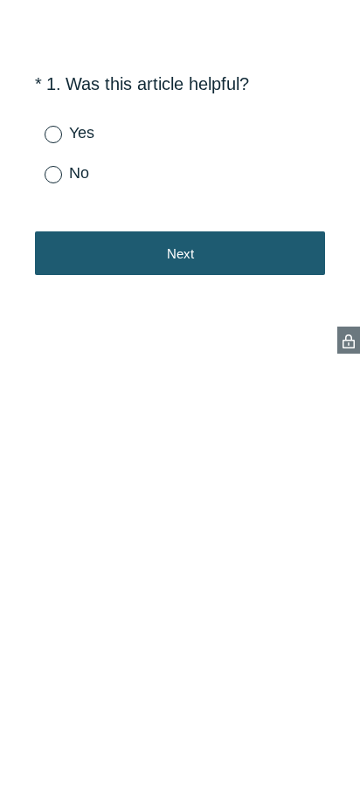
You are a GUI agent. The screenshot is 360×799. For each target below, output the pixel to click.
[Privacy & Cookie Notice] (349, 340)
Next (180, 253)
